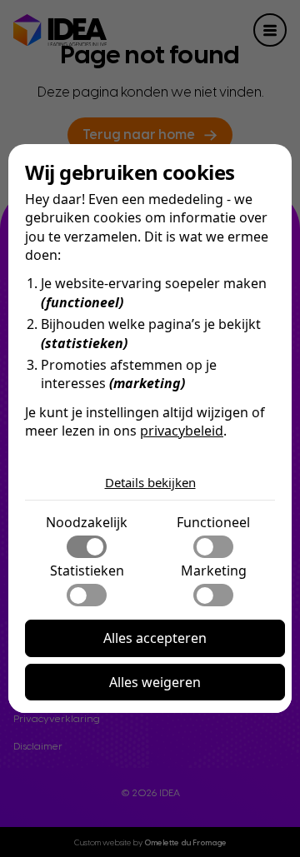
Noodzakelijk (87, 522)
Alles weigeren (155, 682)
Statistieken (87, 570)
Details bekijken (150, 482)
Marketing (214, 570)
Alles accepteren (155, 638)
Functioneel (213, 522)
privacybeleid (181, 430)
